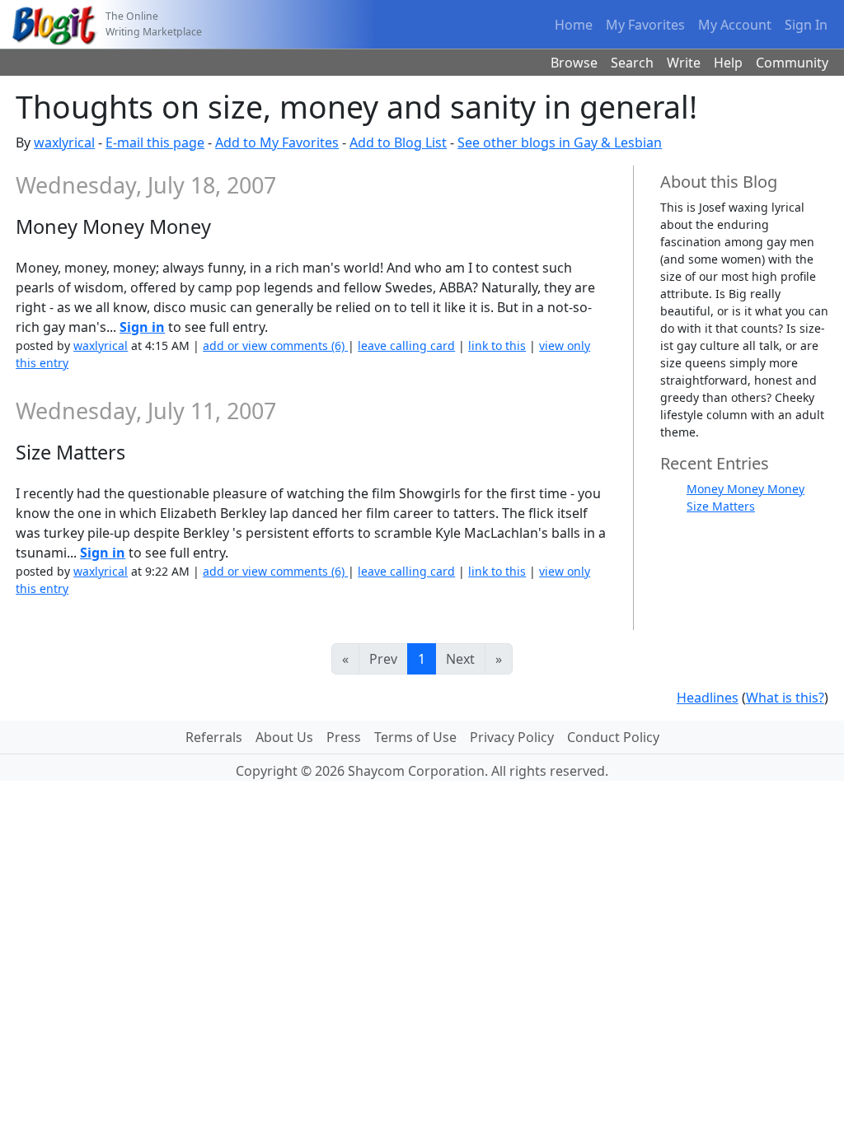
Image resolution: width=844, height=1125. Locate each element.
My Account (734, 25)
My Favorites (645, 25)
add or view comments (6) (275, 345)
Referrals (213, 737)
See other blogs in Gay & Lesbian (559, 142)
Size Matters (721, 506)
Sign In (806, 25)
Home (574, 25)
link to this (497, 345)
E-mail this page (155, 142)
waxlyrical (64, 142)
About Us (284, 737)
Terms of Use (415, 737)
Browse (574, 63)
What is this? (785, 698)
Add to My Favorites (277, 142)
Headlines (707, 698)
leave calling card (406, 345)
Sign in (142, 327)
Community (792, 63)
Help (728, 63)
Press (343, 737)
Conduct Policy (613, 737)
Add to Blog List (398, 142)
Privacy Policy (512, 737)
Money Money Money (745, 489)
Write (684, 63)
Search (632, 63)
